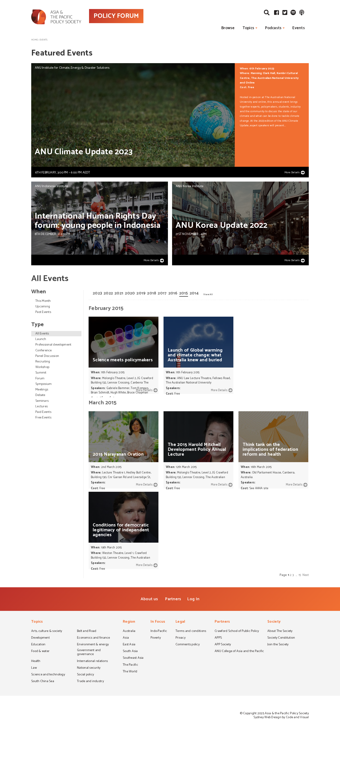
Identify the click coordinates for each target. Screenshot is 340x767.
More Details (292, 173)
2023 (97, 293)
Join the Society (277, 645)
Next (306, 575)
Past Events (43, 312)
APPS (218, 638)
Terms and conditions (191, 631)
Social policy (85, 675)
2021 (118, 293)
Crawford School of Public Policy (237, 631)
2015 (183, 293)
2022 (108, 293)
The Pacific (130, 665)
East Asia (129, 645)
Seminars (42, 401)
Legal (180, 622)
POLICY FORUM (116, 16)
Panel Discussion (47, 356)
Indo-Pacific (159, 631)
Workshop (42, 367)
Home (34, 40)
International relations (92, 661)
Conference (43, 350)
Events (298, 28)
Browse (228, 28)
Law (34, 668)
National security (89, 668)
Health (35, 661)
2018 (151, 293)
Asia (126, 638)
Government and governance (89, 652)
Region (129, 622)
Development (40, 638)
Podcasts (273, 28)
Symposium (43, 384)
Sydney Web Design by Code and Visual (281, 717)
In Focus (158, 622)
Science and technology (48, 675)
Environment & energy (93, 645)
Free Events (43, 417)
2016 (173, 293)
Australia (129, 631)
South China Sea (42, 681)
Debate (40, 395)
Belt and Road (86, 631)
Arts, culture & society (46, 631)
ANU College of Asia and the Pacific (239, 651)
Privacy (180, 638)
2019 (140, 293)
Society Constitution (281, 638)
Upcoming (42, 306)
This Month (43, 301)
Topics (248, 28)
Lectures (41, 406)
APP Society (223, 645)
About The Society (280, 631)
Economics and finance (93, 638)
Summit (40, 372)
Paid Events (43, 412)
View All (208, 294)
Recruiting (42, 361)
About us (149, 599)
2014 (194, 293)
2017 (162, 293)
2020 (130, 293)
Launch (40, 339)
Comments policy (188, 645)
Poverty (156, 638)
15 (300, 575)
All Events (42, 333)
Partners (173, 599)
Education (38, 645)
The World (130, 672)
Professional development (53, 344)
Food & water (40, 651)
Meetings (41, 389)
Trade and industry (90, 681)
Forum (39, 378)
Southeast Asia (133, 658)
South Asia (130, 651)
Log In (193, 599)
